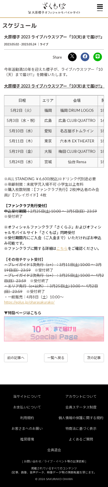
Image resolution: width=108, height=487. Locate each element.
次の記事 (94, 358)
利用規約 (27, 418)
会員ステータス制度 (80, 407)
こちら (62, 249)
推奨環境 (27, 439)
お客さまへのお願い (27, 428)
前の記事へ (15, 358)
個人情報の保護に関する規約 (80, 418)
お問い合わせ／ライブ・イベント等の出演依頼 (54, 461)
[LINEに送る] (97, 57)
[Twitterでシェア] (72, 57)
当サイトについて (27, 396)
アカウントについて (80, 396)
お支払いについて (27, 407)
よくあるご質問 (81, 439)
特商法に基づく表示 (80, 428)
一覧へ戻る (56, 358)
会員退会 (54, 450)
